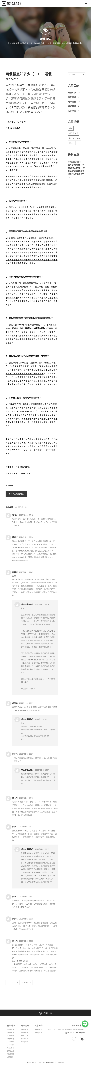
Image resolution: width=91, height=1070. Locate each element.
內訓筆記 (72, 110)
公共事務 (10, 1047)
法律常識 (72, 106)
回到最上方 (47, 1013)
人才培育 (10, 1044)
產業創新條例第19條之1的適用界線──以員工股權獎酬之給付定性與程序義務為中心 (76, 170)
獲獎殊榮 (10, 1038)
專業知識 (72, 92)
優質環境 (10, 1053)
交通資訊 (10, 1056)
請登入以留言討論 (16, 494)
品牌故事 (10, 1029)
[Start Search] (83, 74)
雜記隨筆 (72, 96)
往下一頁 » (26, 982)
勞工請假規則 (74, 138)
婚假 (71, 128)
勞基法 (72, 143)
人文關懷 (10, 1041)
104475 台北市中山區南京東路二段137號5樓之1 (66, 1029)
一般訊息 (38, 1029)
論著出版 (10, 1050)
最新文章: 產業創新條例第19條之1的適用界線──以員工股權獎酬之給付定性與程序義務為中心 (45, 43)
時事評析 (72, 101)
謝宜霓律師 (73, 133)
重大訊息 (38, 1032)
